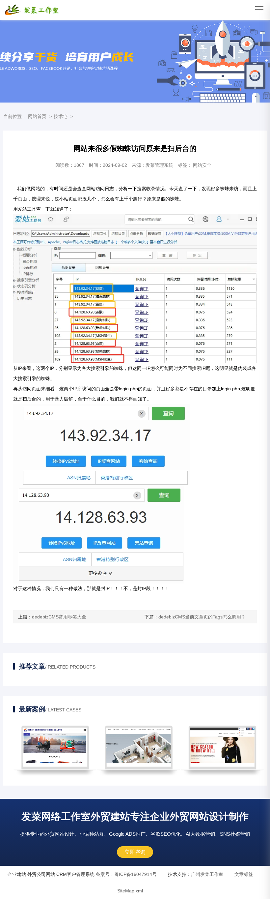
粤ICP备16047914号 (126, 874)
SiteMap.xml (130, 890)
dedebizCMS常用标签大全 (59, 616)
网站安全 (202, 165)
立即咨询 (135, 852)
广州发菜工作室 (207, 874)
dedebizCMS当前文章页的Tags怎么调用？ (202, 616)
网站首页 (37, 116)
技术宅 (61, 116)
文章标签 (243, 874)
